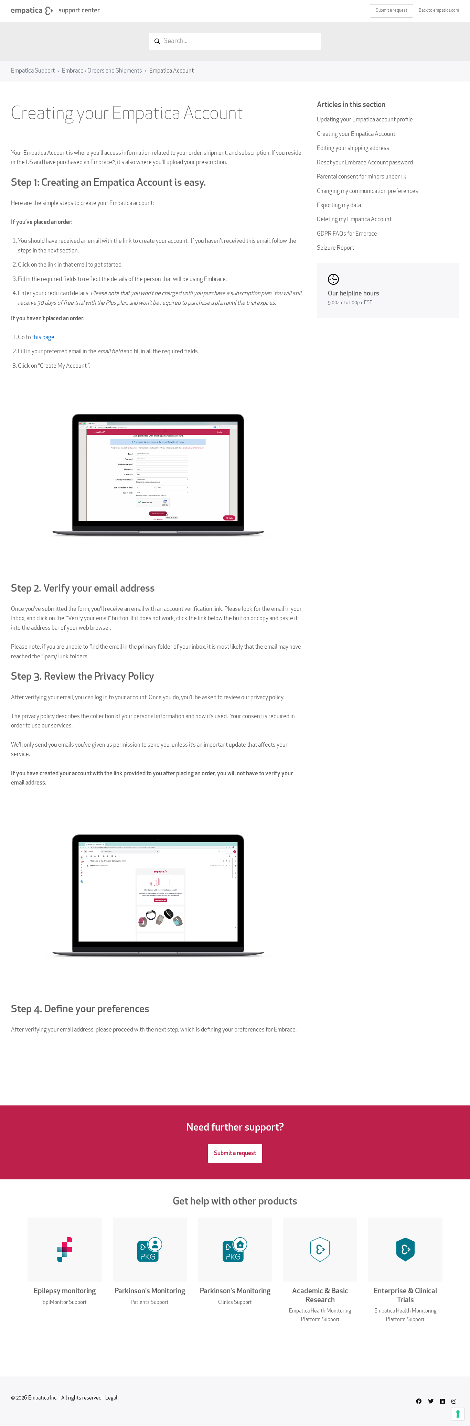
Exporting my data (339, 205)
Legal (111, 1398)
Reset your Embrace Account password (365, 163)
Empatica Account (171, 71)
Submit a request (391, 10)
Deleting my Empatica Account (354, 220)
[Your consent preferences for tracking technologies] (457, 1413)
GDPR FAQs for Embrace (347, 234)
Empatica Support (33, 71)
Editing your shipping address (353, 148)
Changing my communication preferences (367, 191)
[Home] (32, 11)
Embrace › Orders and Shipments (102, 71)
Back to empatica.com (439, 10)
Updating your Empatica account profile (365, 120)
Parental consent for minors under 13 (361, 177)
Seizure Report (335, 248)
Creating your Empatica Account (356, 134)
